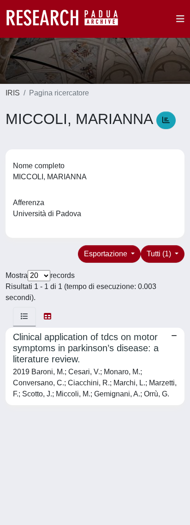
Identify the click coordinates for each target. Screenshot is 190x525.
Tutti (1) (160, 254)
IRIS (13, 93)
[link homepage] (67, 19)
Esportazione (106, 254)
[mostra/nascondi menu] (180, 19)
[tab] (24, 316)
